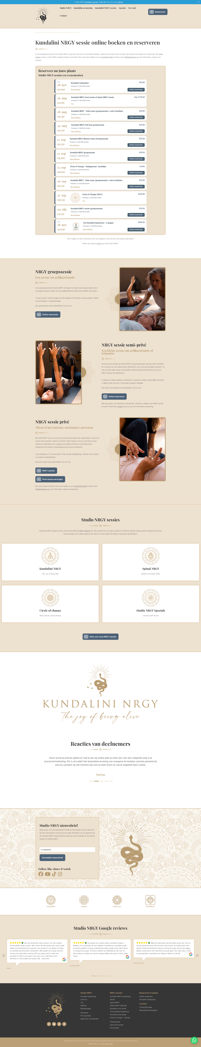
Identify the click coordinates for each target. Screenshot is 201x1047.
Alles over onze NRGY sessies (103, 636)
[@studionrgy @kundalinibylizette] (59, 1024)
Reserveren (160, 12)
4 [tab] (105, 781)
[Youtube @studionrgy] (47, 874)
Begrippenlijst (85, 1008)
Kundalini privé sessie (118, 1015)
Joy (81, 1002)
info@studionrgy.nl (131, 57)
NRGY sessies (48, 470)
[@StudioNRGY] (49, 1024)
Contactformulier (145, 1007)
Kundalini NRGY (50, 568)
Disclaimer (84, 1013)
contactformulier (107, 57)
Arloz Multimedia (107, 1044)
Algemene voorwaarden (89, 1019)
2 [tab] (96, 781)
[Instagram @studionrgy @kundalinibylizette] (60, 874)
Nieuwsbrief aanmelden (148, 1010)
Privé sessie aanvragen (52, 479)
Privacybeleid (85, 1016)
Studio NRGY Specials (150, 610)
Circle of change (50, 610)
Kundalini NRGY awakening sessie (120, 997)
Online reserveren (50, 314)
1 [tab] (91, 781)
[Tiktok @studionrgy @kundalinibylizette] (54, 874)
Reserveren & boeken (148, 993)
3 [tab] (100, 781)
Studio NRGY (65, 8)
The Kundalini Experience (119, 1011)
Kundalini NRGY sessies (105, 8)
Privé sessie (114, 1028)
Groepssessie (115, 1022)
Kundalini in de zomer (118, 1008)
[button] (194, 1040)
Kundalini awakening (83, 8)
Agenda (122, 8)
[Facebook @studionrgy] (40, 874)
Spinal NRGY (150, 568)
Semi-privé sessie (116, 1025)
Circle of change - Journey (120, 1018)
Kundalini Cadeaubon (147, 999)
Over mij (132, 8)
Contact (63, 15)
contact (99, 243)
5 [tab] (111, 781)
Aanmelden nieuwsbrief (52, 857)
